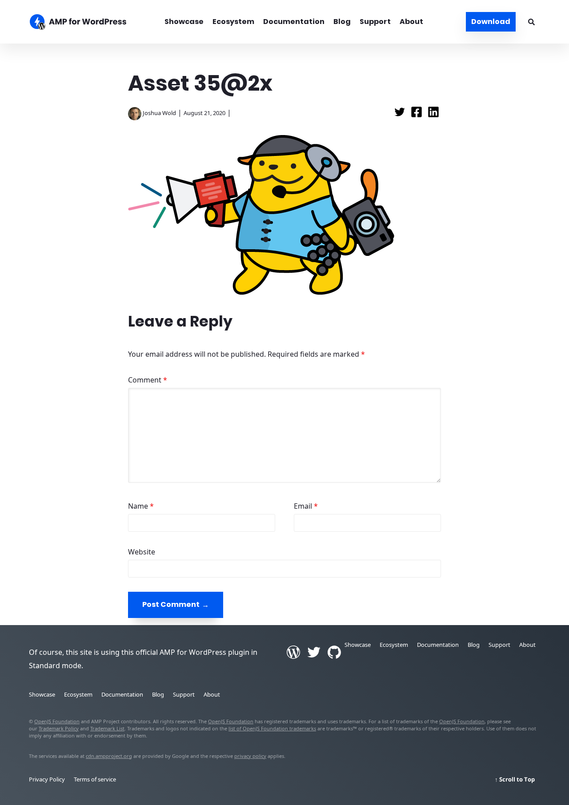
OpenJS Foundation (57, 721)
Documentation (294, 21)
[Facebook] (417, 115)
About (411, 21)
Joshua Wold (159, 113)
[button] (284, 402)
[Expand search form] (531, 22)
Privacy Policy (47, 779)
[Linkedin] (433, 115)
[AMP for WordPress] (88, 23)
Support (375, 21)
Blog (342, 21)
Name (141, 506)
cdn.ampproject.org (109, 756)
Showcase (184, 21)
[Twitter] (400, 115)
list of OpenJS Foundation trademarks (272, 728)
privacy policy (250, 756)
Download (490, 21)
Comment (147, 380)
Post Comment (171, 604)
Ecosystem (233, 21)
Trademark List (107, 728)
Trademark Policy (59, 728)
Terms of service (95, 779)
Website (141, 552)
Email (306, 506)
